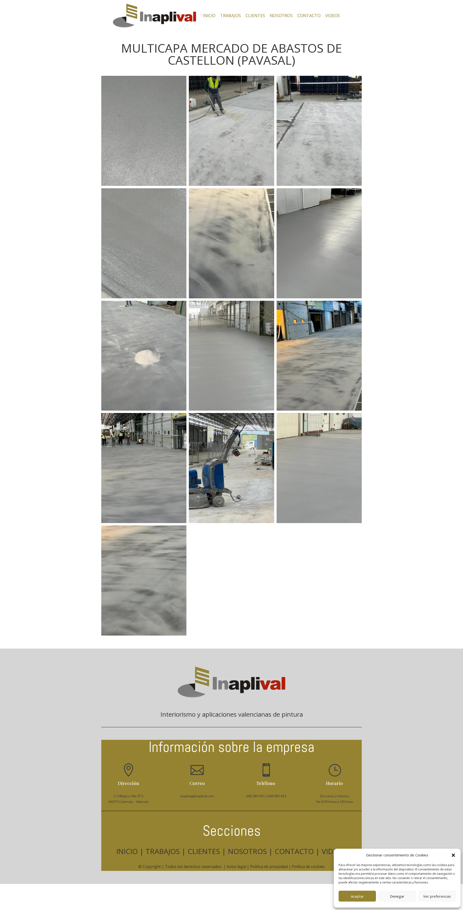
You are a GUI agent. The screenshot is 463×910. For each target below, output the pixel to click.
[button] (453, 855)
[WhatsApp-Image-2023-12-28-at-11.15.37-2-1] (231, 410)
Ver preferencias (437, 896)
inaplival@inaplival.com (197, 796)
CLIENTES (255, 15)
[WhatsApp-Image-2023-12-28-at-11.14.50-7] (231, 523)
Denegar (397, 896)
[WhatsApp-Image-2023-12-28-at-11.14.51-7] (143, 410)
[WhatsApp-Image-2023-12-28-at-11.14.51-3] (231, 298)
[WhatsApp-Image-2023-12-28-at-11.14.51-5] (319, 410)
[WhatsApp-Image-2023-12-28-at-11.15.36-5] (319, 298)
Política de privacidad (269, 866)
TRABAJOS (230, 15)
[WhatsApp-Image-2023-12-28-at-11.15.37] (143, 185)
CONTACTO (308, 15)
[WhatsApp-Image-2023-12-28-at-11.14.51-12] (143, 523)
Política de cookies (308, 866)
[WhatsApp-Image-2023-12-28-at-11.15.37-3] (319, 523)
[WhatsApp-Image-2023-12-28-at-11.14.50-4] (231, 185)
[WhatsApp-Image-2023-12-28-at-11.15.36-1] (143, 298)
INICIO (209, 15)
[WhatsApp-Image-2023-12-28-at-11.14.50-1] (319, 185)
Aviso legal (236, 866)
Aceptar (357, 896)
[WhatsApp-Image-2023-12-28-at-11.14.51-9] (143, 635)
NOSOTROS (281, 15)
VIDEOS (332, 15)
